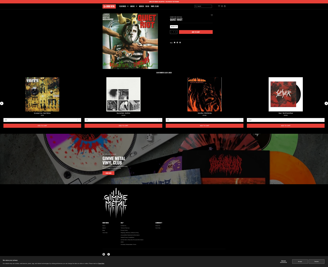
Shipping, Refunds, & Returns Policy (130, 232)
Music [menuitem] (132, 6)
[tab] (163, 130)
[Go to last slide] (1, 103)
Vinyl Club (104, 232)
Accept (300, 261)
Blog (103, 230)
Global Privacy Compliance (127, 237)
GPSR (122, 242)
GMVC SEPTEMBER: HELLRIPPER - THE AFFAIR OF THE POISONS (164, 1)
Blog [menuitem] (147, 6)
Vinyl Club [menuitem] (155, 6)
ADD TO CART (196, 32)
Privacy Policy (124, 230)
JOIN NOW (108, 173)
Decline (317, 261)
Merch (104, 228)
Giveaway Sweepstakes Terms (128, 244)
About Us (157, 225)
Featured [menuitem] (122, 6)
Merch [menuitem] (141, 6)
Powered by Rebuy (164, 132)
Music (103, 225)
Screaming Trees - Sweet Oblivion (42, 113)
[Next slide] (326, 103)
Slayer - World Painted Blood (286, 113)
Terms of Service (125, 228)
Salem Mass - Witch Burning (204, 113)
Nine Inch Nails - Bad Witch (123, 113)
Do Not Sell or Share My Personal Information (132, 239)
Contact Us (123, 225)
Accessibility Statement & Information (130, 235)
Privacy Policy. (101, 263)
